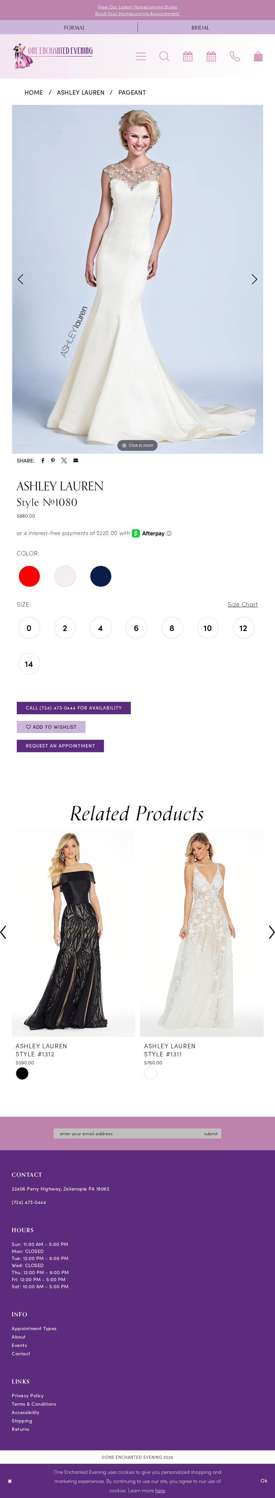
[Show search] (164, 56)
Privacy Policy (28, 1395)
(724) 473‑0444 (29, 1202)
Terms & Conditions (34, 1404)
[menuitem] (75, 27)
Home (34, 92)
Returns (21, 1429)
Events (19, 1345)
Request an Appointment (60, 745)
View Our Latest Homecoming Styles (137, 6)
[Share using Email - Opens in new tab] (75, 460)
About (19, 1337)
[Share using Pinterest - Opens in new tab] (53, 460)
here (160, 1490)
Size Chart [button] (243, 604)
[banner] (53, 56)
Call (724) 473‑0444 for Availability (74, 708)
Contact (21, 1353)
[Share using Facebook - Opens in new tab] (42, 460)
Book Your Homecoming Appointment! (137, 13)
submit (211, 1133)
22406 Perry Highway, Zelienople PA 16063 (60, 1189)
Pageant (132, 92)
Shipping (22, 1420)
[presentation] (173, 932)
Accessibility (26, 1412)
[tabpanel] (137, 279)
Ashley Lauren (81, 92)
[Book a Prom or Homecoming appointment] (211, 56)
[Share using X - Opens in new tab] (64, 460)
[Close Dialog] (10, 1481)
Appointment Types (34, 1328)
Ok (264, 1480)
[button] (141, 56)
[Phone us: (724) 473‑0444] (234, 56)
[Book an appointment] (188, 56)
